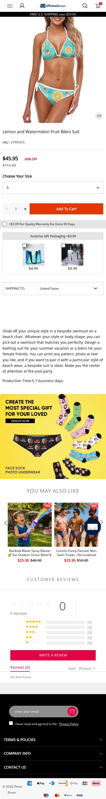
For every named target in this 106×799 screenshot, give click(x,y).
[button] (5, 533)
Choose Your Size (17, 176)
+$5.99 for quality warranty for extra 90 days (42, 224)
